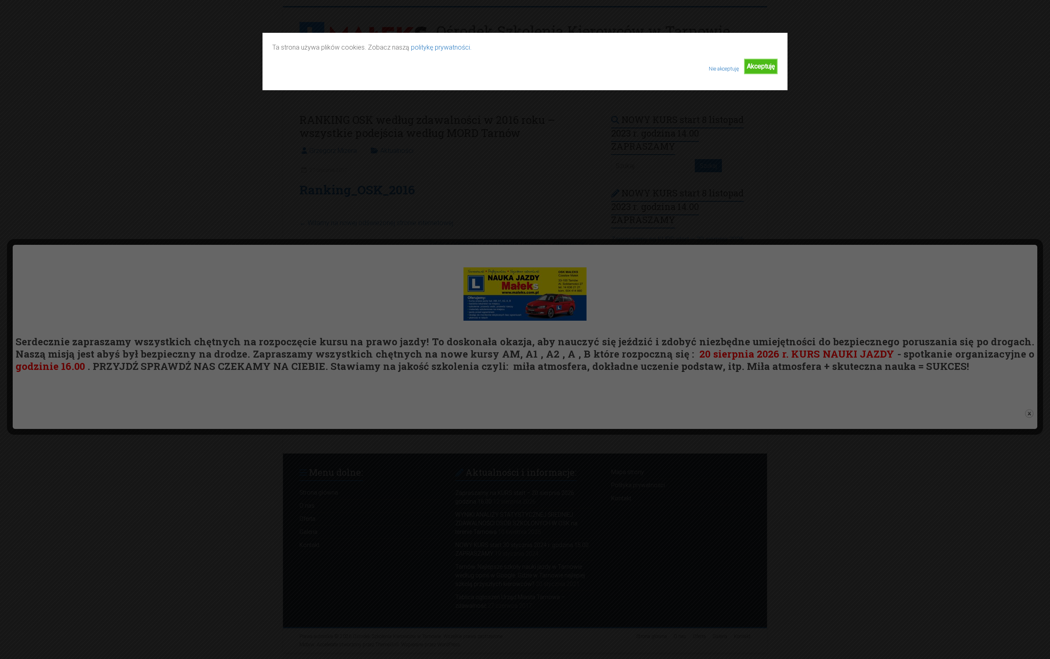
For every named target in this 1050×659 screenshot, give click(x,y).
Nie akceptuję (724, 69)
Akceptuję (761, 66)
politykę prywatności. (441, 47)
